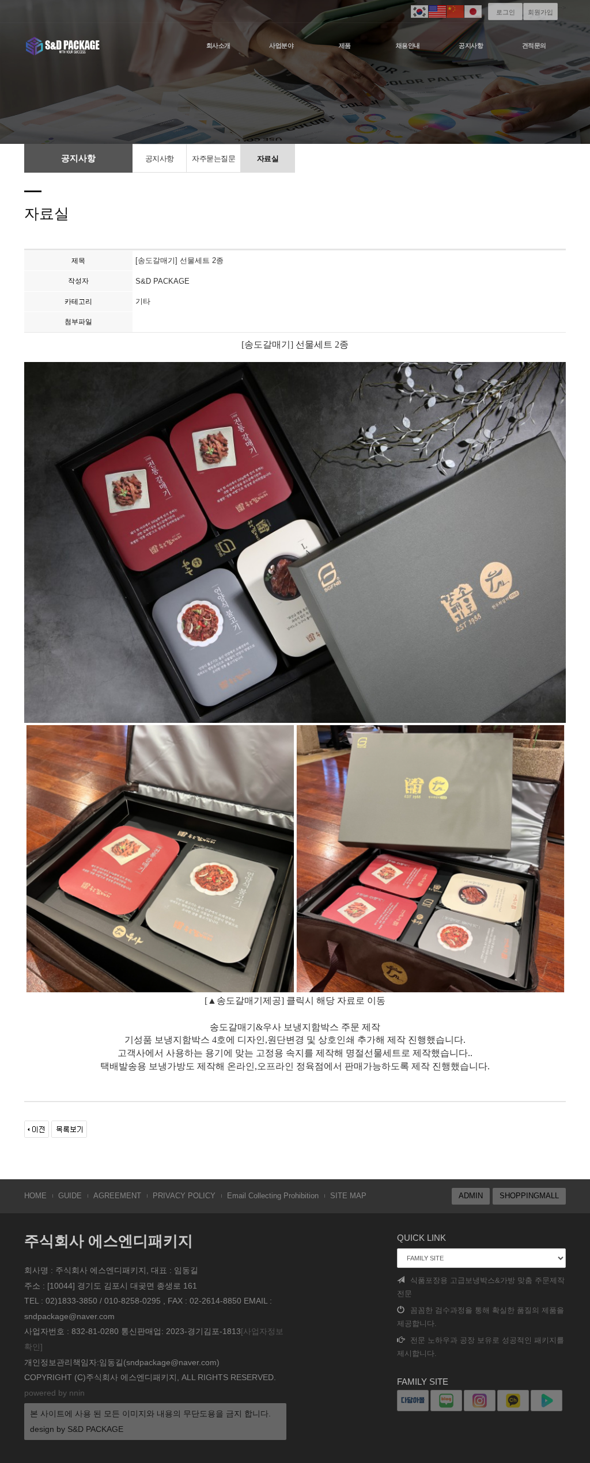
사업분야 (281, 45)
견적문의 (534, 45)
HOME (35, 1195)
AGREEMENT (117, 1195)
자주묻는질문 (213, 158)
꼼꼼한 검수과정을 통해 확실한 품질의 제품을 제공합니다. (480, 1317)
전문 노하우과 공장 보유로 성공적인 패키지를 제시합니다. (480, 1347)
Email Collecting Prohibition (273, 1195)
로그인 (505, 12)
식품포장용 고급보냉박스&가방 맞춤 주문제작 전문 (481, 1287)
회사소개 (218, 45)
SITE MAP (348, 1195)
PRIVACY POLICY (184, 1195)
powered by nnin (54, 1392)
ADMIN (471, 1195)
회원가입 (540, 12)
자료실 (268, 158)
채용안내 (408, 45)
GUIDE (70, 1195)
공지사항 (471, 45)
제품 (345, 45)
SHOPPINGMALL (529, 1195)
